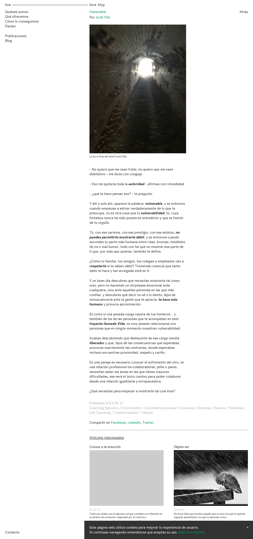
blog (101, 5)
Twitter (148, 423)
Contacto (12, 532)
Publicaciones (15, 36)
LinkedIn (134, 423)
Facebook (118, 423)
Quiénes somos (16, 12)
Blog (8, 41)
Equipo (10, 26)
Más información (191, 532)
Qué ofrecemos (16, 17)
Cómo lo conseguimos (22, 21)
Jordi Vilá (103, 17)
